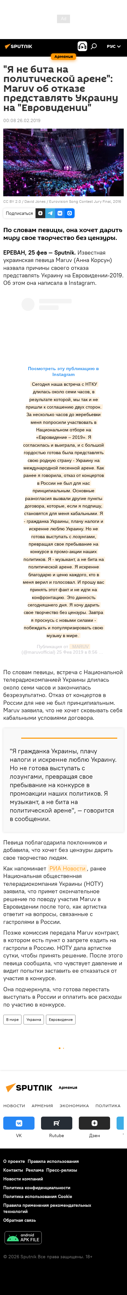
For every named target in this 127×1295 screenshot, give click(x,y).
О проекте (14, 1161)
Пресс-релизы (61, 1170)
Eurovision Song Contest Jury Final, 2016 (85, 201)
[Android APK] (23, 1238)
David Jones (35, 201)
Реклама (35, 1170)
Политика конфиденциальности (36, 1188)
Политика (107, 1105)
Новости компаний (23, 1179)
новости (14, 1105)
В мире (12, 1019)
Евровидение (61, 1019)
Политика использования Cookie (37, 1196)
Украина (33, 1019)
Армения (42, 1105)
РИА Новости (67, 868)
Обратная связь (19, 1220)
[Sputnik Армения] (19, 49)
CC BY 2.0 (12, 201)
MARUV (80, 646)
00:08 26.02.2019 (21, 120)
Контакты (13, 1170)
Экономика (74, 1105)
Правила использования (53, 1161)
